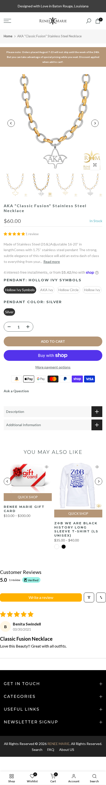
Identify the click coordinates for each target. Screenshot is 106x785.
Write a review (41, 597)
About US (66, 749)
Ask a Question (16, 391)
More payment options (53, 367)
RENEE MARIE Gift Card (24, 509)
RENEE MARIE (58, 744)
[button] (15, 234)
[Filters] (89, 597)
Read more (51, 261)
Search (37, 749)
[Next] (95, 123)
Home (8, 36)
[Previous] (11, 123)
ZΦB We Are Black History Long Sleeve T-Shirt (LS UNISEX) (76, 529)
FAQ (50, 749)
